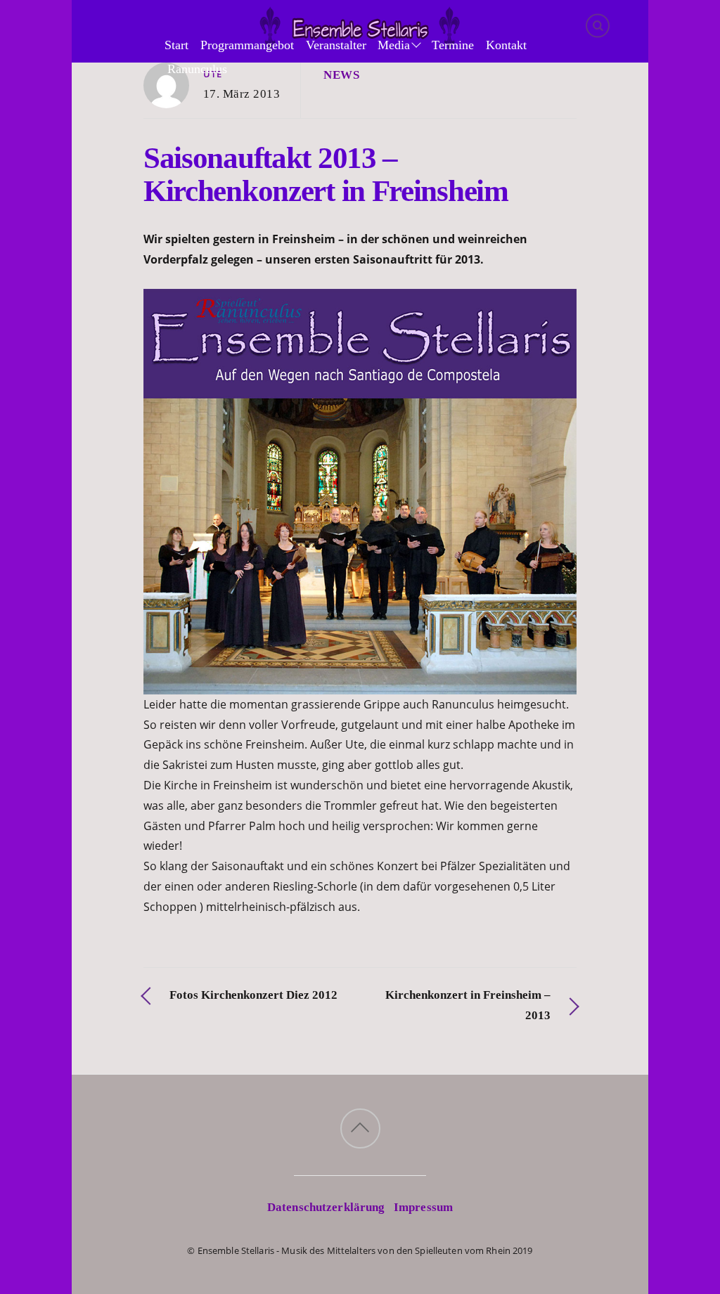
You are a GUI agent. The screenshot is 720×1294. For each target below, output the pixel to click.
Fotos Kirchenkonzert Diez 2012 (253, 995)
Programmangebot (247, 45)
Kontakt (506, 45)
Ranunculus (197, 69)
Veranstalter (336, 45)
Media (394, 45)
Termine (453, 45)
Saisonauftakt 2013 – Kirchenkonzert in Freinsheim (325, 174)
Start (176, 45)
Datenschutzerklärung (326, 1207)
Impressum (423, 1207)
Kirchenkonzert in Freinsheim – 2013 (468, 1005)
